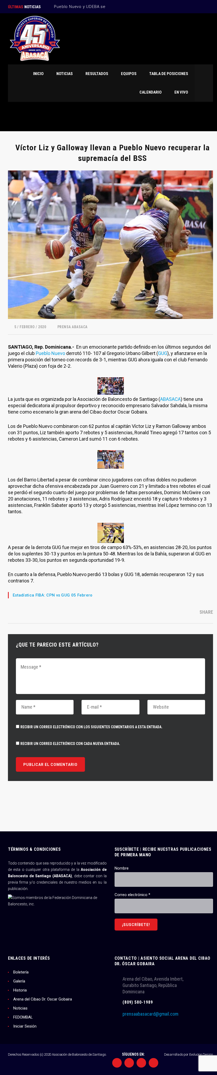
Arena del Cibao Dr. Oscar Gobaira (42, 999)
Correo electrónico (132, 894)
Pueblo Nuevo (50, 353)
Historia (20, 990)
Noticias (20, 1008)
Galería (19, 981)
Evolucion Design (201, 1054)
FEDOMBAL (23, 1017)
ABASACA (170, 399)
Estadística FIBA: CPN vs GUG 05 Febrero (53, 595)
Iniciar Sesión (25, 1026)
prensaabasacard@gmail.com (150, 1014)
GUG (162, 353)
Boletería (21, 972)
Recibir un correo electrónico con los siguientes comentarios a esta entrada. (91, 727)
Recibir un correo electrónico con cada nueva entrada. (70, 743)
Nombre (122, 868)
